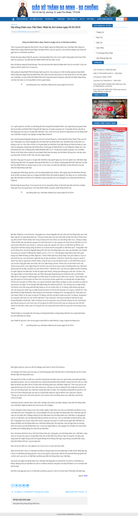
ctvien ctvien (31, 32)
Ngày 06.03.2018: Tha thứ (74, 492)
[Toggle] (95, 31)
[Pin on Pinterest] (24, 485)
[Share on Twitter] (16, 485)
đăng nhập (24, 503)
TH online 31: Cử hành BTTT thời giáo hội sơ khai (31, 492)
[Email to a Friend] (20, 485)
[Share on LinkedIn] (27, 485)
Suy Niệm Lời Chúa (36, 19)
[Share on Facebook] (12, 485)
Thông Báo (61, 19)
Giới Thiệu (90, 19)
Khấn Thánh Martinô (105, 19)
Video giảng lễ (72, 19)
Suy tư (82, 19)
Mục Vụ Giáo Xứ (22, 19)
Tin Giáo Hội (49, 19)
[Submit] (125, 19)
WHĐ (85, 476)
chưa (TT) (14, 24)
